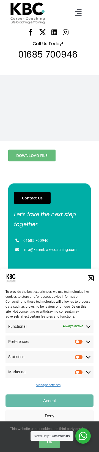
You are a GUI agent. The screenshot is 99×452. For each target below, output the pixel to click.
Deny (49, 415)
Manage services (48, 385)
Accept (49, 400)
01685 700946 (35, 240)
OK (49, 441)
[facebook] (30, 32)
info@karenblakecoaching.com (49, 249)
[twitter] (42, 32)
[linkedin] (54, 32)
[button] (91, 278)
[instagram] (65, 32)
